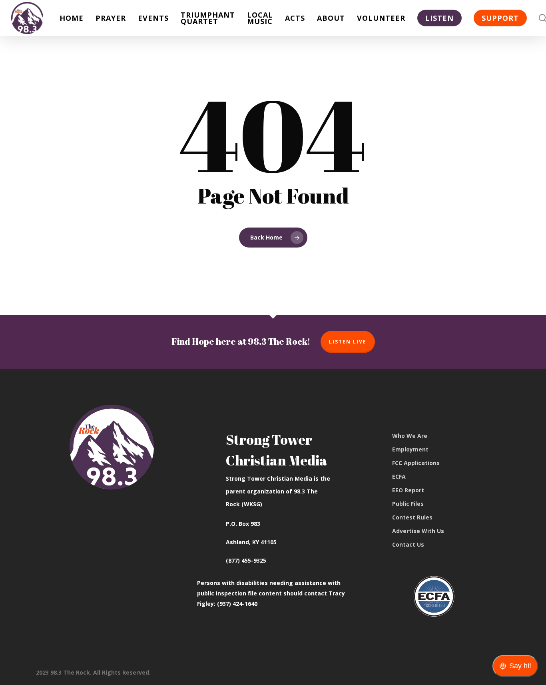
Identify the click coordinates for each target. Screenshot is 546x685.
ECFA (399, 476)
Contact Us (408, 544)
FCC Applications (416, 463)
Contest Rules (412, 517)
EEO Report (408, 490)
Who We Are (409, 435)
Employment (410, 449)
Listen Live (348, 341)
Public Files (408, 503)
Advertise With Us (418, 531)
